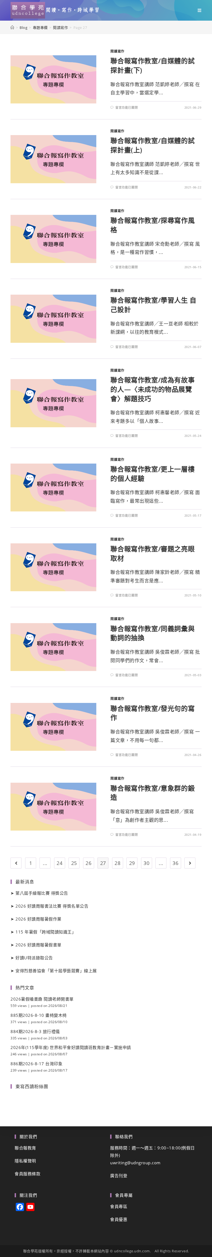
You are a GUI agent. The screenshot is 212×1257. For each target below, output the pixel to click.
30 (146, 863)
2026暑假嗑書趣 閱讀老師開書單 (42, 999)
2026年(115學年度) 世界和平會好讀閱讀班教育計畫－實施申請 (70, 1047)
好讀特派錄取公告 (34, 957)
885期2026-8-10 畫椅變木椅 (38, 1015)
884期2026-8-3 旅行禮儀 (35, 1031)
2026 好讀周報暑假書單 (38, 944)
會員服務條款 (27, 1173)
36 (175, 863)
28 (117, 863)
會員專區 (118, 1206)
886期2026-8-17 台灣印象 (36, 1063)
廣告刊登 (118, 1175)
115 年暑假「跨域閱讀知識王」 (45, 932)
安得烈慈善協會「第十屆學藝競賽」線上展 (56, 970)
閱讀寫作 (117, 51)
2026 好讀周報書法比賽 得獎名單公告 (51, 906)
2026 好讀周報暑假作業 (38, 919)
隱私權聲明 (25, 1160)
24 (59, 863)
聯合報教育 (25, 1148)
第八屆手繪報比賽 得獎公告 (41, 893)
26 (88, 863)
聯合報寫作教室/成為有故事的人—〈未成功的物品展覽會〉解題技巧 (152, 389)
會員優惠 (118, 1219)
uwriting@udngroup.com (135, 1162)
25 (74, 863)
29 (132, 863)
